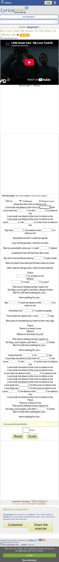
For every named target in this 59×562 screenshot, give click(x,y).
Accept (29, 555)
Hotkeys (36, 86)
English (24, 545)
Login (48, 3)
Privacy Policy (11, 540)
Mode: (23, 27)
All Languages (28, 17)
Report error (48, 201)
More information (29, 560)
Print (10, 201)
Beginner (32, 27)
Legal (2, 540)
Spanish (31, 545)
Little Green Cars (11, 38)
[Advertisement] (29, 110)
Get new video (24, 86)
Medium (24, 35)
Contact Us (22, 540)
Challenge (27, 201)
